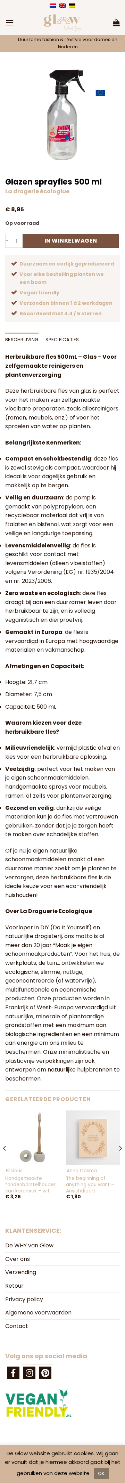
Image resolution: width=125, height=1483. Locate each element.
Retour (14, 1286)
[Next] (120, 1162)
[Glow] (62, 22)
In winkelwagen (70, 241)
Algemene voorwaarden (38, 1313)
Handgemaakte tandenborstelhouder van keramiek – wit (30, 1184)
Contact (16, 1326)
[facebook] (13, 1373)
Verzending (20, 1272)
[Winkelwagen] (116, 22)
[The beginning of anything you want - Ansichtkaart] (93, 1137)
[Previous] (4, 1162)
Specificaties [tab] (62, 339)
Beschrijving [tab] (22, 339)
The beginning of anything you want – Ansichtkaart (90, 1184)
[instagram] (29, 1373)
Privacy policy (24, 1299)
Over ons (17, 1259)
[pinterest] (45, 1373)
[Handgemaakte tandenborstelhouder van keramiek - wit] (32, 1137)
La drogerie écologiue (37, 191)
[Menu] (9, 23)
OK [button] (101, 1473)
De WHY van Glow (29, 1245)
